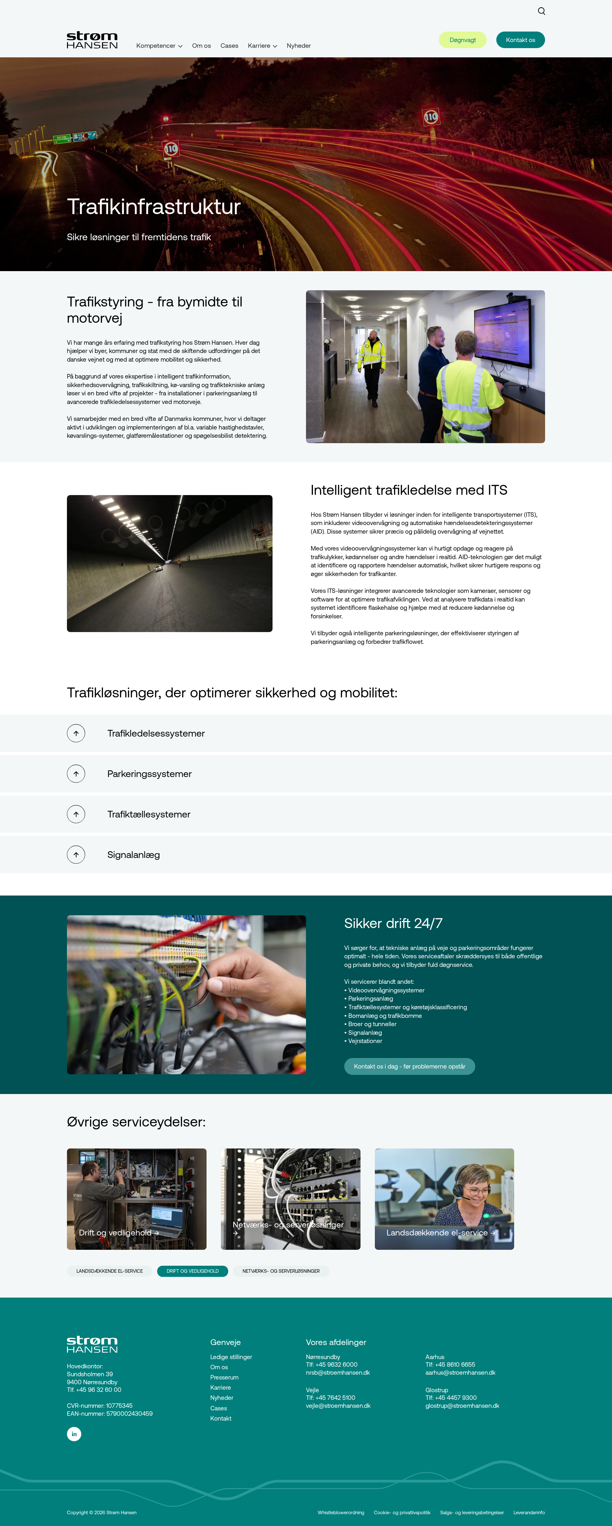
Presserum (224, 1377)
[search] (541, 11)
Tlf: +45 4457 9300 (451, 1397)
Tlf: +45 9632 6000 (332, 1364)
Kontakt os (520, 39)
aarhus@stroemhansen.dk (461, 1372)
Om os (201, 45)
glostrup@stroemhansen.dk (462, 1405)
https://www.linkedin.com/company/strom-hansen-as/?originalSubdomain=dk (126, 1434)
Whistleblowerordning (341, 1512)
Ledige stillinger (231, 1356)
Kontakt (220, 1418)
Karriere (220, 1387)
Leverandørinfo (529, 1512)
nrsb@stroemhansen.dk (338, 1372)
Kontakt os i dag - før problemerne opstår (409, 1066)
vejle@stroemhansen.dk (338, 1405)
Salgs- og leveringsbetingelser (472, 1512)
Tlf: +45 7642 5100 (330, 1397)
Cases (229, 45)
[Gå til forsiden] (92, 39)
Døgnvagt (463, 39)
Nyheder (299, 45)
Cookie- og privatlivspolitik (402, 1512)
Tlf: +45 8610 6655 (450, 1364)
